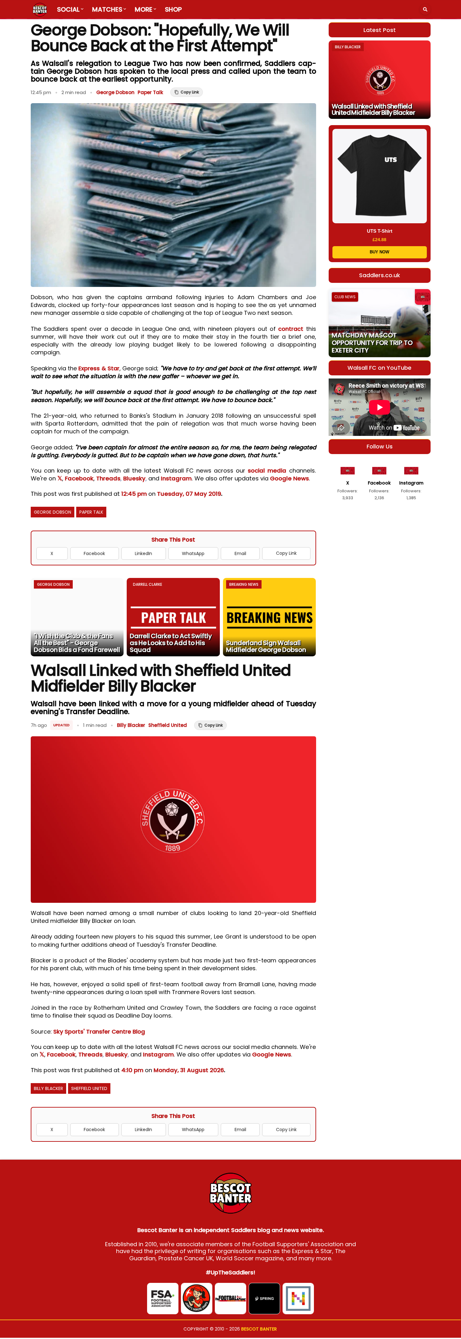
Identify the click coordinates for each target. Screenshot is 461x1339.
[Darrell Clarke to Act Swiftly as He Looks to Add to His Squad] (173, 617)
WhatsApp (193, 553)
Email (240, 553)
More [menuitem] (143, 9)
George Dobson (115, 92)
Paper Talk (150, 92)
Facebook (79, 478)
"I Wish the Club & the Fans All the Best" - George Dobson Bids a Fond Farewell (77, 642)
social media (267, 470)
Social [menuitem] (68, 9)
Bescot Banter (259, 1329)
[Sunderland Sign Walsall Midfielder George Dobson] (269, 617)
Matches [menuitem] (107, 9)
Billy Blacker (131, 725)
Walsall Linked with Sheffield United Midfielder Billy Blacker (373, 109)
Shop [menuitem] (173, 9)
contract (290, 329)
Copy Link (286, 553)
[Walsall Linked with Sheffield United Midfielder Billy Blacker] (380, 79)
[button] (425, 9)
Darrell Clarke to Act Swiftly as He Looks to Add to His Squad (171, 642)
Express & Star (98, 368)
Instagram (176, 478)
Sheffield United (167, 725)
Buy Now (379, 252)
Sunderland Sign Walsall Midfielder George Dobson (266, 646)
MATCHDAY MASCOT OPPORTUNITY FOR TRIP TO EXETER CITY (372, 342)
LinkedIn (143, 553)
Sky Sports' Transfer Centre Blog (99, 1031)
